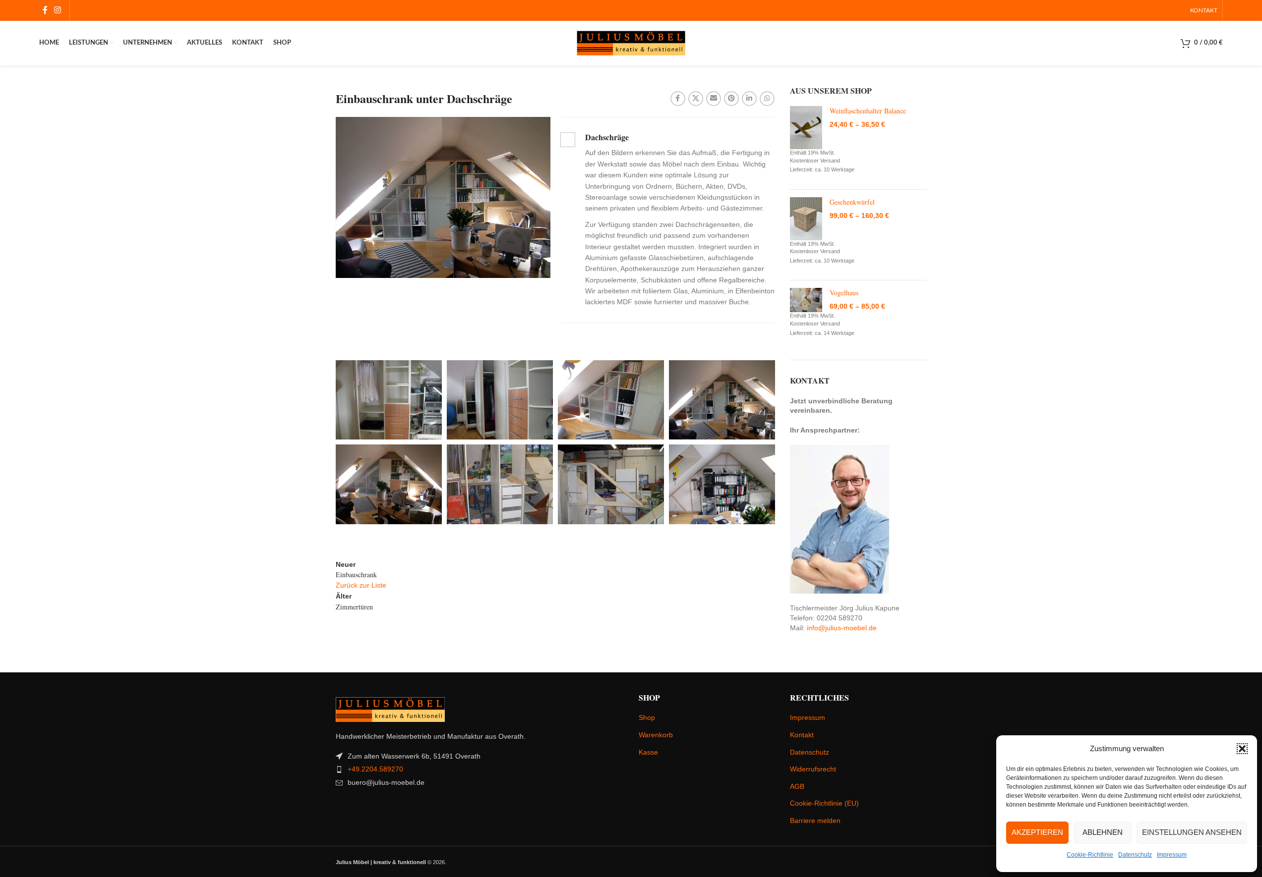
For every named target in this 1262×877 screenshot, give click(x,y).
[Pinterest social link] (731, 98)
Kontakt (802, 735)
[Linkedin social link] (749, 98)
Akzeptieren (1037, 832)
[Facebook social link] (45, 10)
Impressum (1172, 854)
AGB (797, 786)
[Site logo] (631, 43)
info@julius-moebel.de (842, 628)
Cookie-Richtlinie (1090, 854)
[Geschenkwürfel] (806, 218)
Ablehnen (1102, 832)
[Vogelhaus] (806, 300)
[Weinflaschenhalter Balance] (806, 127)
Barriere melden (815, 820)
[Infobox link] (667, 220)
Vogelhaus (844, 292)
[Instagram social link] (57, 10)
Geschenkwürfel (852, 202)
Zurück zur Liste (361, 585)
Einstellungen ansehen (1192, 832)
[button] (1242, 749)
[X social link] (695, 98)
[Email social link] (713, 98)
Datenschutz (1135, 854)
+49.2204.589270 (375, 769)
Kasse (648, 752)
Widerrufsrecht (813, 769)
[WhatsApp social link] (767, 98)
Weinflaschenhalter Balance (868, 110)
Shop (647, 717)
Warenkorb (656, 735)
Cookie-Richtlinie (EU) (824, 803)
